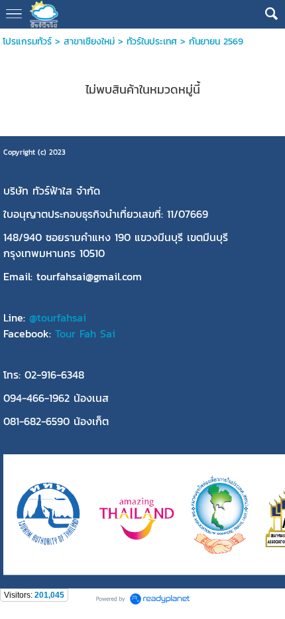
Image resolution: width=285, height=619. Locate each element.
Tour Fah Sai (85, 333)
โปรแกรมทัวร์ (27, 41)
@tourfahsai (57, 317)
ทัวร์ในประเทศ (152, 41)
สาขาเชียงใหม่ (89, 41)
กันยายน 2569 (216, 41)
